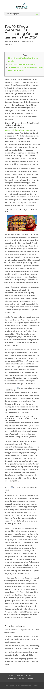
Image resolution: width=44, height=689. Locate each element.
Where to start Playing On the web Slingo (21, 64)
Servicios (27, 42)
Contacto (30, 679)
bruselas (10, 42)
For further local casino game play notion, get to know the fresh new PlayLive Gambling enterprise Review (21, 661)
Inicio (11, 676)
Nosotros (29, 676)
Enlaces (21, 679)
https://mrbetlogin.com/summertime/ (17, 130)
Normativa (12, 679)
